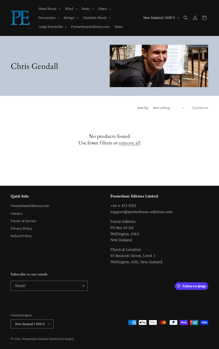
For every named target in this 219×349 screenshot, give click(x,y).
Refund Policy (21, 236)
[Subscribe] (82, 286)
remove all (130, 142)
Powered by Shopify (61, 338)
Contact (16, 213)
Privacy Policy (21, 228)
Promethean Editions (35, 338)
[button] (49, 8)
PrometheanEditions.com (30, 206)
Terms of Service (23, 221)
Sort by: (143, 108)
